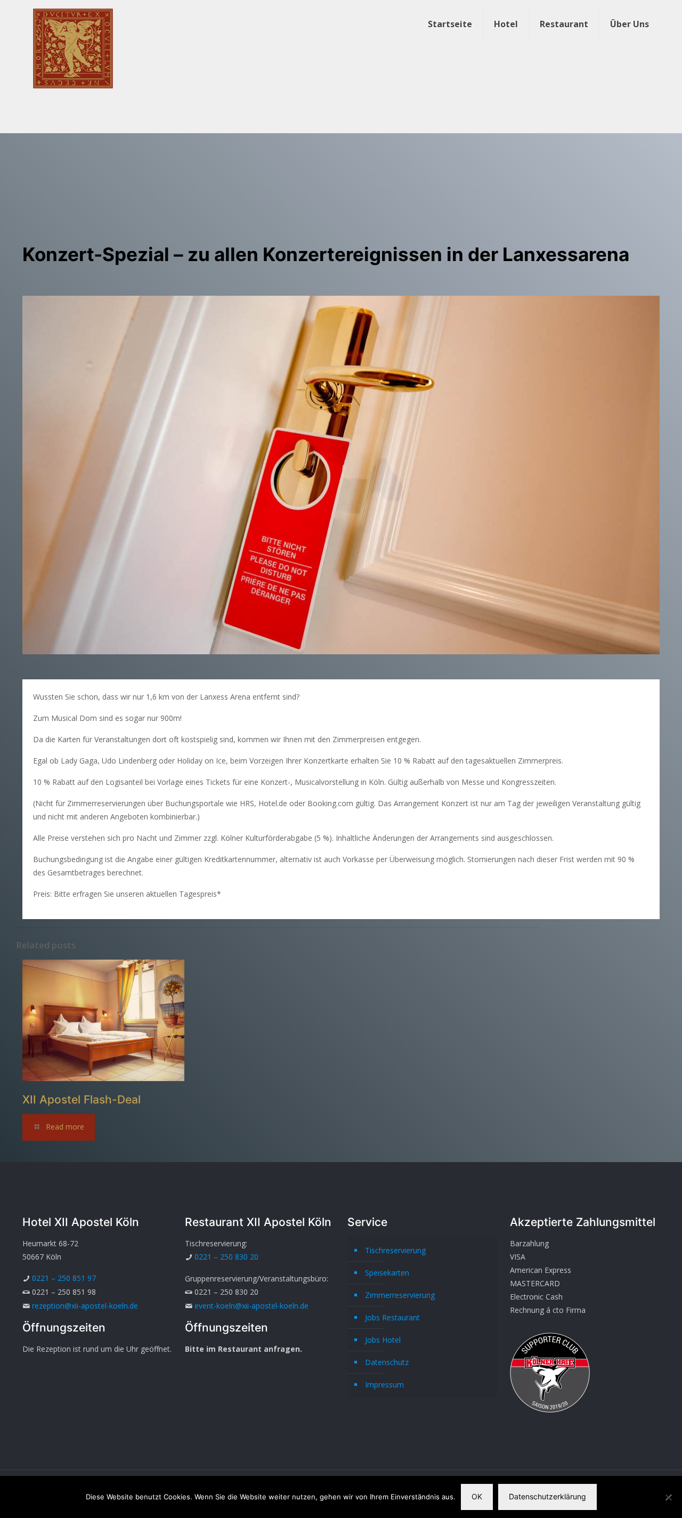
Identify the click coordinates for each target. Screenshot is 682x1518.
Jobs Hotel (383, 1340)
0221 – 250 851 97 (64, 1278)
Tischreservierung (395, 1250)
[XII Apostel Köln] (73, 48)
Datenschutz (387, 1362)
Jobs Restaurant (392, 1317)
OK (477, 1496)
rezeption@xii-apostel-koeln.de (85, 1306)
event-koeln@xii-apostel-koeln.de (251, 1306)
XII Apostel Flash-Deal (81, 1099)
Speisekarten (387, 1273)
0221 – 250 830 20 (226, 1257)
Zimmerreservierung (400, 1295)
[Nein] (668, 1497)
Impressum (384, 1384)
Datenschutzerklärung (547, 1496)
